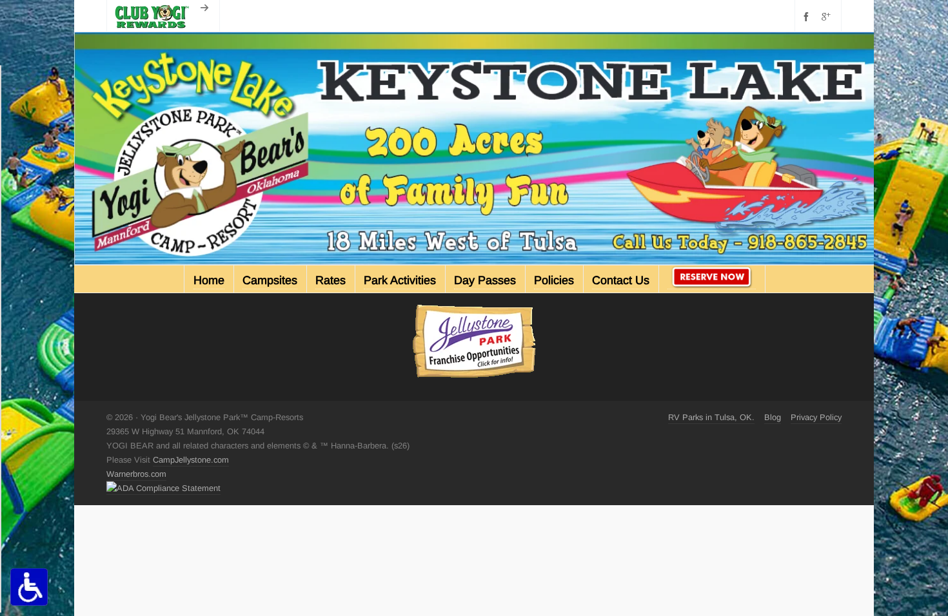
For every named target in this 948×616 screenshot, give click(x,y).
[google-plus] (828, 16)
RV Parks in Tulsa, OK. (711, 417)
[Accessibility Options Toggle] (29, 587)
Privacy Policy (816, 417)
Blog (772, 417)
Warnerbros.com (136, 474)
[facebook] (808, 16)
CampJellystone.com (191, 460)
